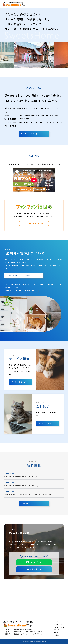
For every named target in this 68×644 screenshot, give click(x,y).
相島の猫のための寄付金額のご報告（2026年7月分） (21, 477)
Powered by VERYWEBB (41, 641)
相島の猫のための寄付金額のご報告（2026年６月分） (21, 486)
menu (64, 4)
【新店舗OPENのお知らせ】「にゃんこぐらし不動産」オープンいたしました (28, 495)
